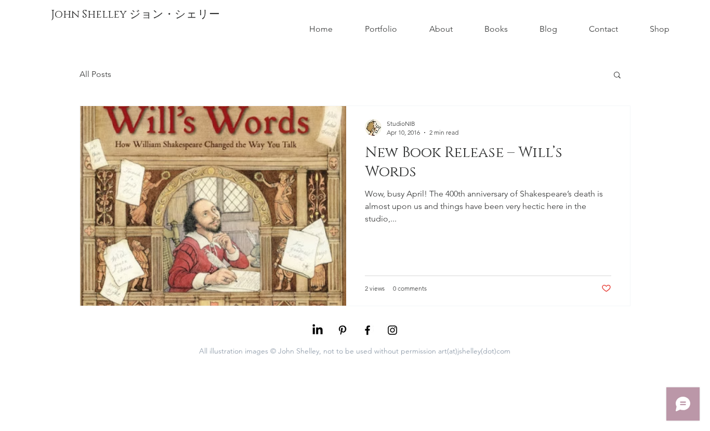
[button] (617, 75)
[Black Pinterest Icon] (342, 330)
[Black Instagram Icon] (392, 330)
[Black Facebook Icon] (367, 330)
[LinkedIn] (317, 330)
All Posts (95, 74)
